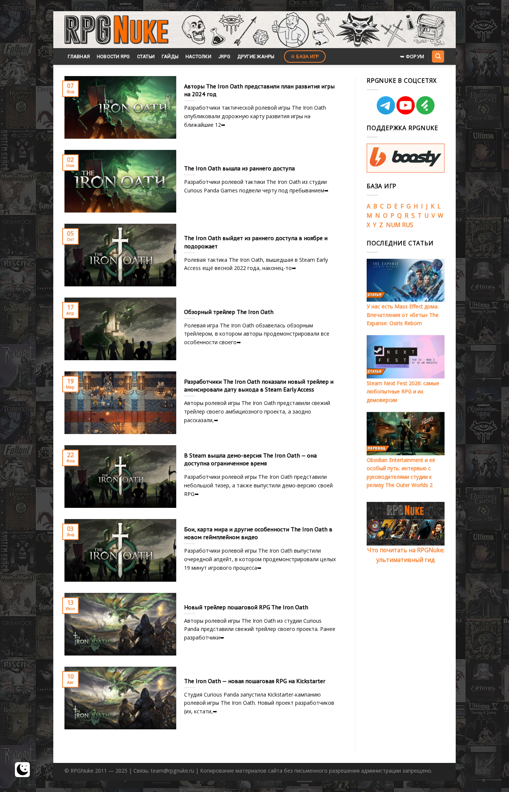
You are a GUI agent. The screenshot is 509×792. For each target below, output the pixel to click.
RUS (407, 225)
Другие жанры (256, 56)
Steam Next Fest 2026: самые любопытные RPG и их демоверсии (403, 391)
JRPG (224, 56)
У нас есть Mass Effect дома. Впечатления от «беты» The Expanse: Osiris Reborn (403, 315)
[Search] (438, 56)
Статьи (146, 56)
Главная (79, 56)
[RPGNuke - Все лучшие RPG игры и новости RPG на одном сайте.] (116, 30)
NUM (393, 225)
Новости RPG (113, 56)
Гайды (170, 56)
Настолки (198, 56)
